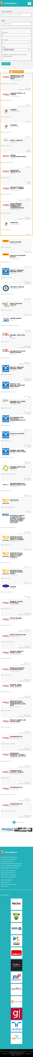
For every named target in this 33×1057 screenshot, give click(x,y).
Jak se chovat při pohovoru (8, 859)
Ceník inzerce (4, 886)
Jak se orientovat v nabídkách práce (11, 865)
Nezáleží (14, 54)
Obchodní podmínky (6, 880)
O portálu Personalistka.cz (8, 870)
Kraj (3, 21)
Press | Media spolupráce (8, 877)
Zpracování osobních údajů (8, 884)
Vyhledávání (7, 12)
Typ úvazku (5, 40)
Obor (3, 47)
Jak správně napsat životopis (9, 857)
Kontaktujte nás (5, 882)
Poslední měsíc (8, 56)
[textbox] (17, 24)
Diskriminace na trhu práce (8, 875)
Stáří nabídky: (5, 54)
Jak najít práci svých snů (7, 861)
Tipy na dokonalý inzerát (8, 873)
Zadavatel (5, 32)
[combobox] (16, 24)
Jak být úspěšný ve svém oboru (10, 868)
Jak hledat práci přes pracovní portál (11, 863)
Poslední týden (23, 54)
